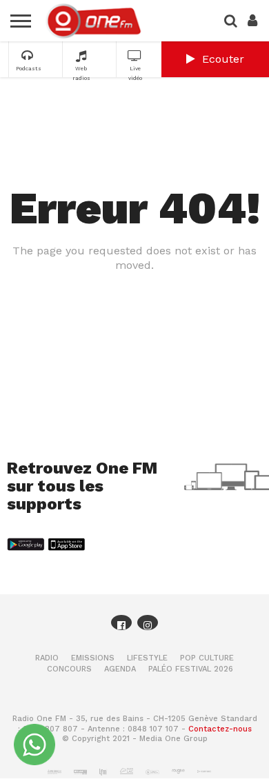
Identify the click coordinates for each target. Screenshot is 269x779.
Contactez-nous (220, 729)
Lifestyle (147, 658)
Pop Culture (207, 658)
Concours (69, 669)
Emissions (92, 658)
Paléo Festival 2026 (190, 669)
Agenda (120, 669)
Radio (47, 658)
